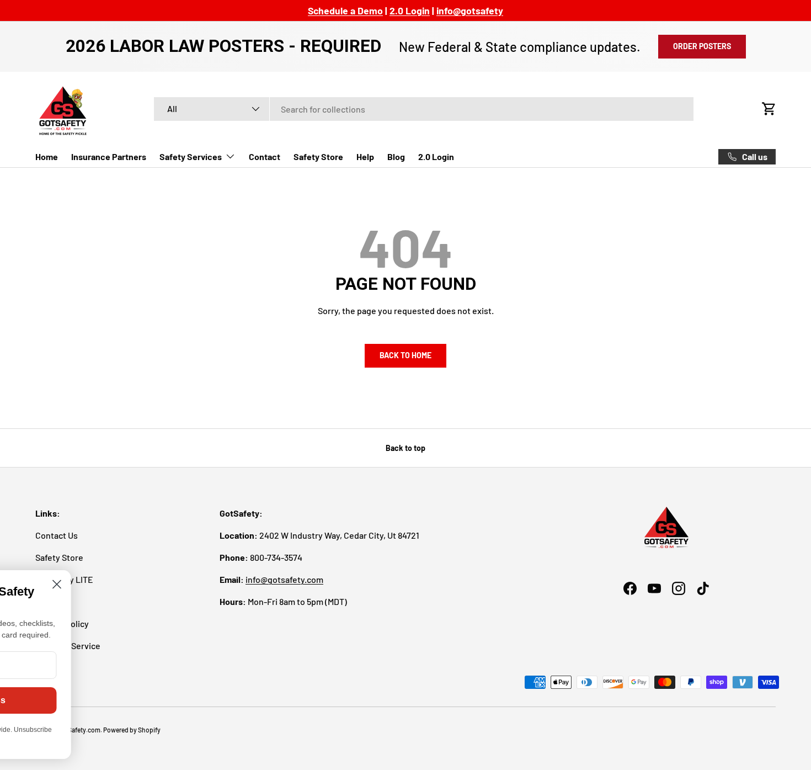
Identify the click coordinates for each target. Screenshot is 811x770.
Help (365, 156)
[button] (769, 109)
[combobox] (423, 109)
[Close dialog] (167, 584)
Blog (396, 156)
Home (46, 156)
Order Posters (702, 46)
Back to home (405, 355)
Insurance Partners (108, 156)
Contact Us (56, 535)
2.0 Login (436, 156)
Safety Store (318, 156)
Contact (264, 156)
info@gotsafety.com (284, 579)
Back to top (405, 448)
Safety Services (190, 156)
